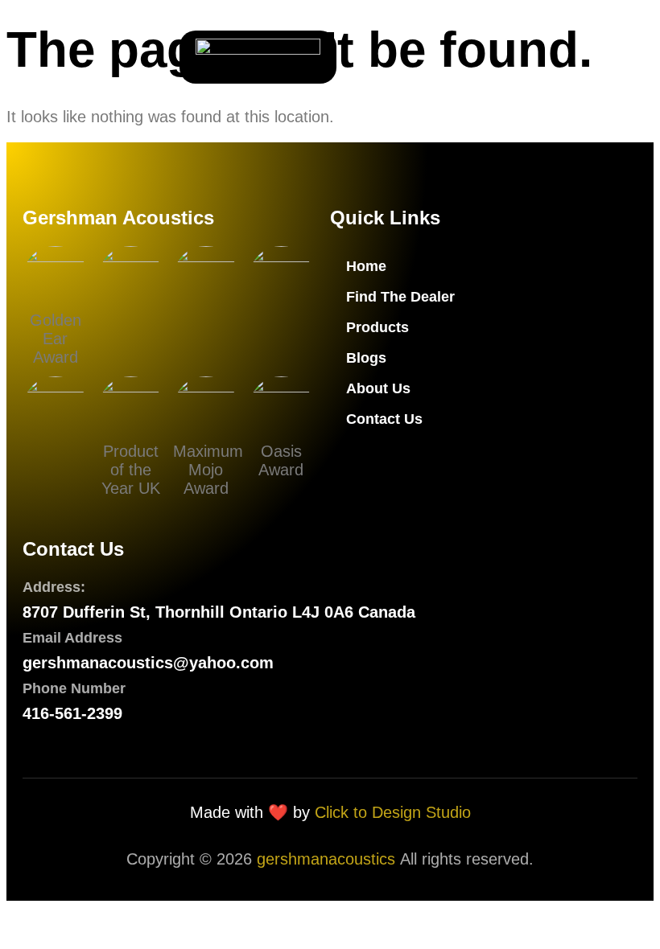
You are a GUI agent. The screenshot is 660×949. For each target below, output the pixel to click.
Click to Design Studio (393, 812)
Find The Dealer (400, 297)
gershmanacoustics (326, 859)
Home (366, 266)
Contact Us (384, 419)
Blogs (366, 358)
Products (377, 327)
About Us (378, 388)
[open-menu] (43, 57)
